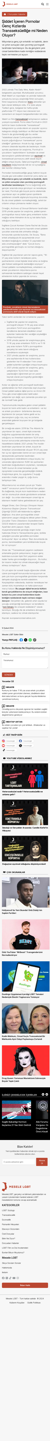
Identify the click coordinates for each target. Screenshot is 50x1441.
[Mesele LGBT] (10, 4)
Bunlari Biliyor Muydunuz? (13, 1252)
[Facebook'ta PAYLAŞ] (21, 640)
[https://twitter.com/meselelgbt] (7, 1278)
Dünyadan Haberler (16, 14)
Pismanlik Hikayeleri (10, 1224)
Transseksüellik (8, 1215)
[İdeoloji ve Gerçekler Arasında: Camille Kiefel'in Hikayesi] (25, 812)
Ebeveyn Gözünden (10, 1229)
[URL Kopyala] (34, 640)
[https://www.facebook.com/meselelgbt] (3, 1278)
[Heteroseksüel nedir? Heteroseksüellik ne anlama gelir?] (25, 776)
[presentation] (43, 1094)
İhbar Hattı (25, 1285)
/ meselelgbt (10, 741)
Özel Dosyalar (8, 1234)
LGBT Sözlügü (8, 1210)
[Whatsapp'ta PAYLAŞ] (30, 640)
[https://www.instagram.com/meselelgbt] (18, 1278)
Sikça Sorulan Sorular (11, 1263)
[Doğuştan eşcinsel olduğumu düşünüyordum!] (25, 848)
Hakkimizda (7, 1268)
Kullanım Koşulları (16, 1302)
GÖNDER (8, 675)
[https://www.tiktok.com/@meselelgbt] (10, 1278)
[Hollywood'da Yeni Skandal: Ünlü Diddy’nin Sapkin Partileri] (26, 892)
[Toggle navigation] (47, 4)
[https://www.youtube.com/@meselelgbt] (13, 1278)
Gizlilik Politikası (34, 1302)
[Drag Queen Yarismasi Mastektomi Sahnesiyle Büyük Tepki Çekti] (26, 1060)
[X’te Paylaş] (25, 640)
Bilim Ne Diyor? (8, 1238)
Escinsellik (6, 1220)
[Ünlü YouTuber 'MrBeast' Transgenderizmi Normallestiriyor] (26, 934)
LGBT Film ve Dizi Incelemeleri (15, 1248)
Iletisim (5, 1272)
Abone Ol (42, 1162)
